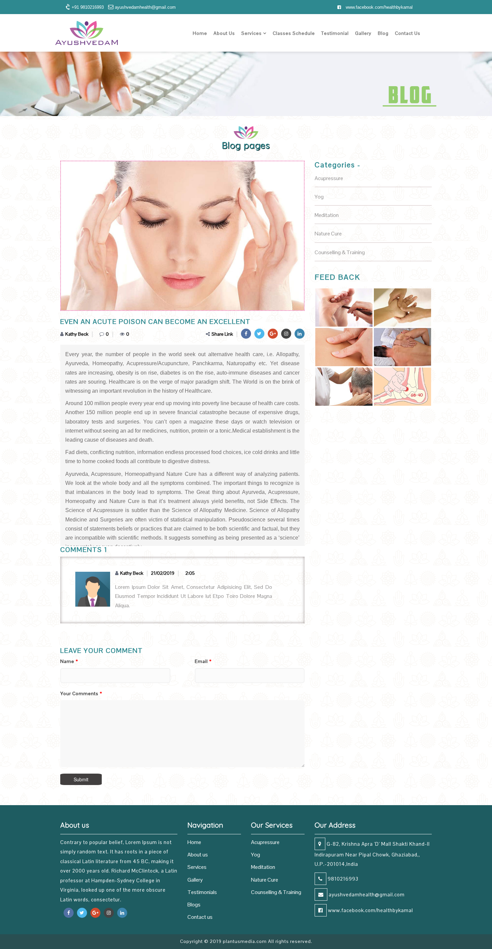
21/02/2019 (162, 573)
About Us (224, 33)
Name (69, 661)
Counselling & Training (276, 892)
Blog (383, 33)
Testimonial (335, 33)
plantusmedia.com (245, 941)
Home (200, 33)
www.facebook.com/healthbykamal (378, 7)
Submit (81, 779)
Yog (255, 854)
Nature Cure (264, 879)
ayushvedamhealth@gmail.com (366, 894)
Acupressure (265, 842)
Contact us (200, 916)
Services (252, 33)
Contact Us (407, 33)
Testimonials (202, 892)
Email (203, 661)
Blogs (193, 904)
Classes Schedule (294, 33)
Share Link (222, 334)
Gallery (363, 33)
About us (197, 854)
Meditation (263, 867)
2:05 (190, 573)
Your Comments (81, 693)
